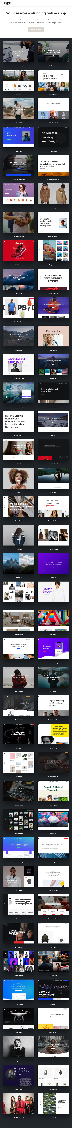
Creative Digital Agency (19, 179)
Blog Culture (19, 1061)
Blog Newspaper (53, 321)
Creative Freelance (53, 520)
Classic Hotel (18, 350)
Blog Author (19, 918)
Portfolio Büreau (53, 748)
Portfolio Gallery (19, 975)
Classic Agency (19, 65)
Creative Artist (19, 805)
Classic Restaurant (53, 776)
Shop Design (53, 1089)
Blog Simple (19, 776)
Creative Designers (19, 378)
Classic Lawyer (19, 719)
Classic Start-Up (19, 862)
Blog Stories (19, 577)
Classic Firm (53, 577)
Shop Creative (19, 890)
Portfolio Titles (19, 265)
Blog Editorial (53, 975)
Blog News (53, 833)
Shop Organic (53, 805)
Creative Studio (53, 407)
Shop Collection (19, 691)
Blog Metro (19, 293)
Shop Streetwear (18, 321)
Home (18, 492)
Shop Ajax (18, 94)
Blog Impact (53, 691)
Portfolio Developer (53, 293)
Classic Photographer (18, 236)
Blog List (53, 435)
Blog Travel (53, 492)
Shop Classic (18, 122)
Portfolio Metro (53, 1032)
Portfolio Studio (53, 151)
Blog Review (53, 634)
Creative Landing (53, 663)
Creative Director (53, 606)
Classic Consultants (19, 663)
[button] (68, 3)
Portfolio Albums (53, 549)
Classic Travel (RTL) (53, 1061)
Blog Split (53, 1117)
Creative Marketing (53, 719)
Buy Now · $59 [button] (36, 29)
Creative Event (53, 1004)
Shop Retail (19, 208)
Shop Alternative (18, 549)
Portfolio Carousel (19, 1117)
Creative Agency (53, 65)
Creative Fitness (19, 947)
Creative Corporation (53, 862)
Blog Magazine (53, 265)
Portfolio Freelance (53, 236)
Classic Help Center (53, 918)
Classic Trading (19, 407)
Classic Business (18, 464)
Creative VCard (19, 1089)
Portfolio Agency (53, 122)
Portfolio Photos (19, 833)
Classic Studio (18, 520)
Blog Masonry (53, 378)
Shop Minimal (53, 947)
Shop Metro (19, 1032)
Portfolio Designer (19, 435)
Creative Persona (53, 94)
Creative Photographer (53, 179)
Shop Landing (53, 350)
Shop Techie (19, 748)
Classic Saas (19, 151)
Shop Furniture (19, 634)
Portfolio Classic (53, 890)
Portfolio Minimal (53, 464)
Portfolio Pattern (19, 606)
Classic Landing (19, 1004)
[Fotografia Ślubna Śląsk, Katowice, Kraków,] (7, 3)
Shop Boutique (53, 208)
